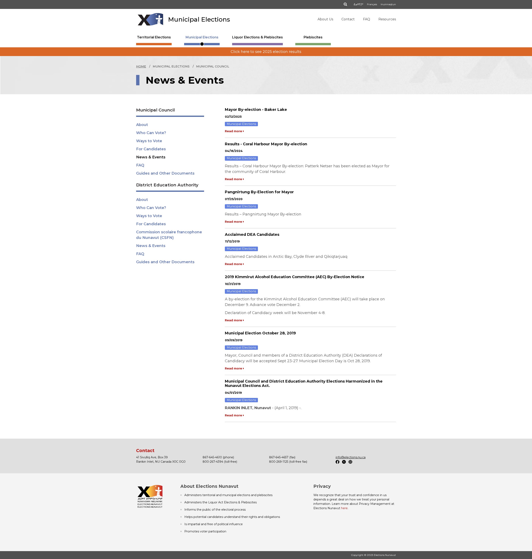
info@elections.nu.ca (351, 457)
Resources (387, 19)
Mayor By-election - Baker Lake (256, 109)
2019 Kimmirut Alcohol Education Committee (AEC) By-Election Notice (294, 277)
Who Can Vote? (151, 133)
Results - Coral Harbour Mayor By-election (266, 144)
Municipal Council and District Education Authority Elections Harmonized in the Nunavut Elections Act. (304, 383)
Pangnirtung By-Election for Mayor (259, 192)
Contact (348, 19)
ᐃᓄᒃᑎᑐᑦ (358, 4)
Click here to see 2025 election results (266, 51)
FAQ (366, 19)
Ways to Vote (149, 141)
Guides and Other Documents (165, 173)
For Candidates (151, 149)
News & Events (150, 157)
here (344, 508)
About (142, 124)
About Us (325, 19)
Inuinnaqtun (388, 4)
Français (372, 4)
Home (141, 66)
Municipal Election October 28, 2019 (260, 333)
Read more (234, 131)
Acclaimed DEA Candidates (252, 234)
